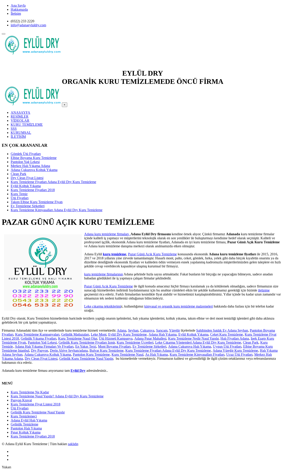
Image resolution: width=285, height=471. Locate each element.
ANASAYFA (20, 112)
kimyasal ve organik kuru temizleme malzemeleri (178, 306)
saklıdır (73, 444)
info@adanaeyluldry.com (28, 25)
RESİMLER (19, 116)
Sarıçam (161, 330)
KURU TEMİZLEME (27, 124)
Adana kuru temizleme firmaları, (107, 234)
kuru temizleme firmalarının (103, 274)
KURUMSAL (21, 132)
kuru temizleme (114, 254)
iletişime (264, 290)
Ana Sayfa (18, 5)
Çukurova (147, 330)
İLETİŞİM (18, 136)
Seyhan (133, 330)
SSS (14, 128)
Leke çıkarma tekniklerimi (102, 306)
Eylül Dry (78, 370)
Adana (121, 330)
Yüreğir (174, 330)
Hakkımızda (19, 9)
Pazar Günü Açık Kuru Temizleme (152, 254)
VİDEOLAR (20, 120)
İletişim (16, 13)
